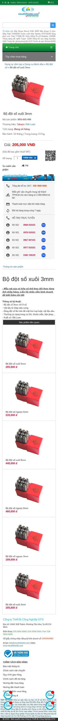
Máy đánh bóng (36, 704)
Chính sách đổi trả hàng (14, 679)
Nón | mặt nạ (5, 714)
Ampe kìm (35, 707)
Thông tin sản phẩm (13, 266)
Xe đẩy (31, 716)
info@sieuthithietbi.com (19, 643)
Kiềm (34, 702)
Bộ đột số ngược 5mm (17, 412)
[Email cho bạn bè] (26, 165)
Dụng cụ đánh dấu (34, 64)
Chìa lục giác (19, 700)
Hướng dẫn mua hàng (13, 683)
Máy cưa (26, 704)
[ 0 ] (51, 2)
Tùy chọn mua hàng (15, 56)
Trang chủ (13, 47)
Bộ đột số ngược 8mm (17, 508)
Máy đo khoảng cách (23, 709)
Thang (27, 714)
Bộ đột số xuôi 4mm (16, 363)
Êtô (30, 702)
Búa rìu (27, 700)
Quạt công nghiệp (17, 714)
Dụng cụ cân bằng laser (41, 709)
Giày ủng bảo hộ (7, 716)
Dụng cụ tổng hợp (22, 702)
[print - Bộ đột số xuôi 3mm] (23, 165)
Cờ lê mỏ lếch (40, 700)
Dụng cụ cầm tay (13, 64)
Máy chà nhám (16, 704)
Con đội (16, 716)
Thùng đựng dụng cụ (43, 716)
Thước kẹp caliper (25, 711)
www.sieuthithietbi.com (13, 646)
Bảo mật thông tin (11, 666)
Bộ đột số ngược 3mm (17, 556)
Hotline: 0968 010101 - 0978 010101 (24, 3)
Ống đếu (40, 702)
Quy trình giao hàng (12, 674)
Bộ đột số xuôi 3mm (16, 604)
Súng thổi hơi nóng (23, 707)
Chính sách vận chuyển (14, 670)
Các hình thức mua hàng (14, 691)
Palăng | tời (24, 716)
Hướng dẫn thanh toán (13, 687)
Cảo (32, 700)
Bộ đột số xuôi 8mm (16, 460)
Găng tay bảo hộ (50, 714)
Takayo (20, 124)
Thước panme (38, 711)
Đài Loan (30, 124)
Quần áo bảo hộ (36, 714)
